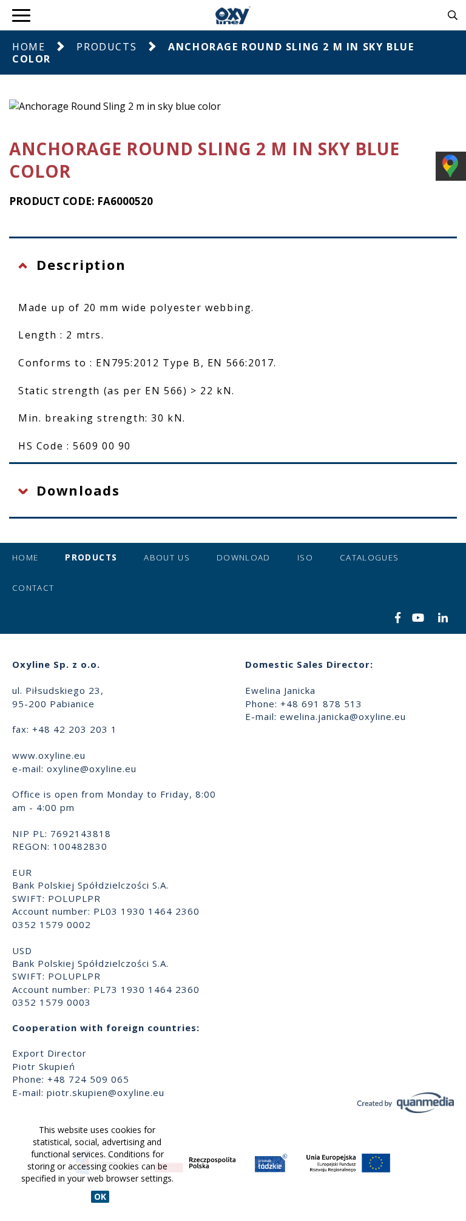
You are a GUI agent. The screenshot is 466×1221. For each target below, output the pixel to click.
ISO (305, 557)
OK (100, 1196)
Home (28, 46)
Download (244, 557)
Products (106, 46)
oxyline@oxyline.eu (92, 768)
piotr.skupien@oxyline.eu (105, 1092)
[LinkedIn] (443, 618)
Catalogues (369, 557)
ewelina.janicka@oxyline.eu (343, 716)
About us (167, 557)
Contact (33, 587)
